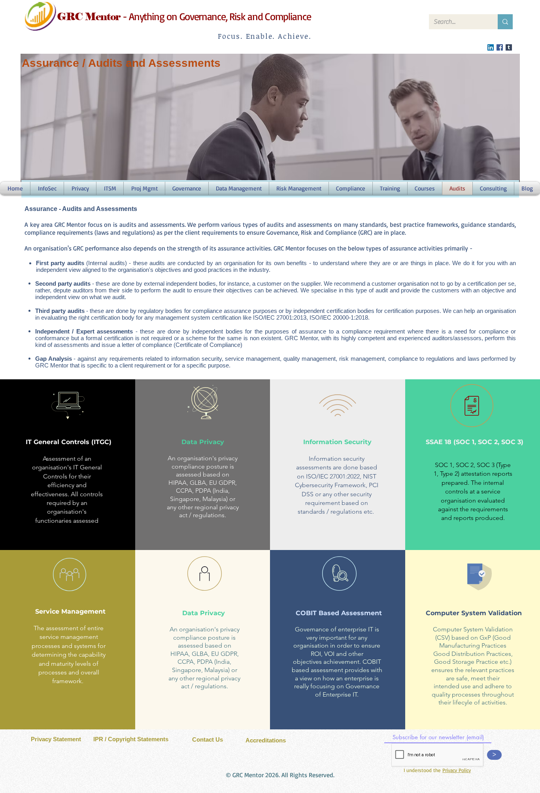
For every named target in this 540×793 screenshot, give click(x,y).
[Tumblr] (509, 47)
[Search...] (505, 21)
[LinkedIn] (490, 47)
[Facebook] (500, 47)
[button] (425, 188)
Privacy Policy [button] (456, 770)
